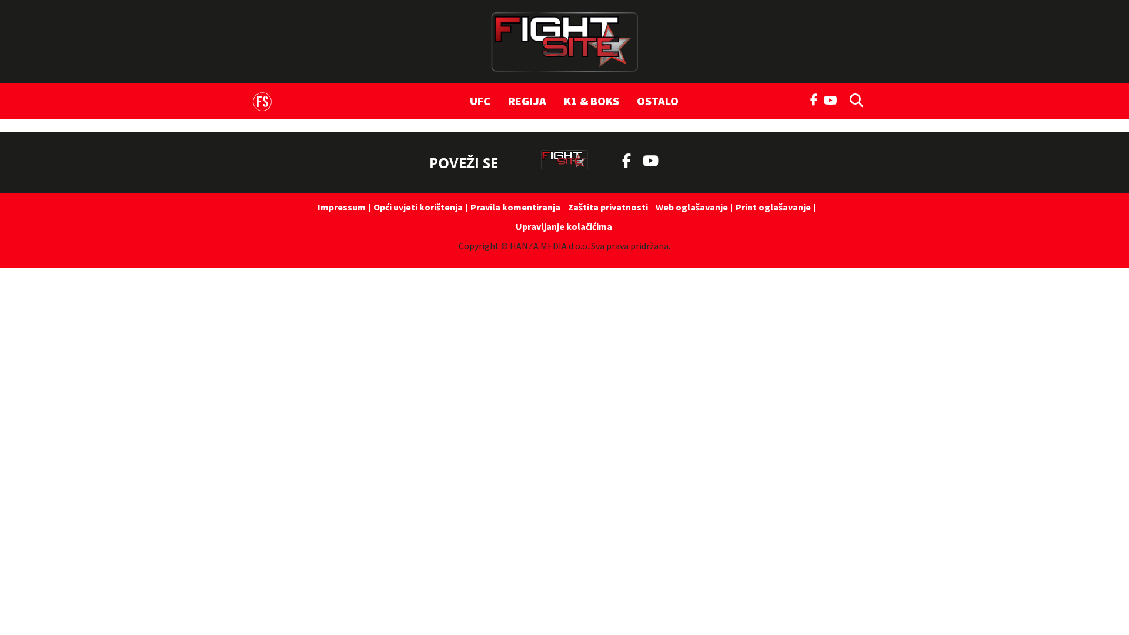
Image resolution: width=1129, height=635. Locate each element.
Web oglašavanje (692, 207)
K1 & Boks (591, 100)
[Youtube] (833, 99)
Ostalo (658, 100)
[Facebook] (814, 98)
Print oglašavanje (773, 207)
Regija (527, 100)
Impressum (342, 207)
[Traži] (853, 99)
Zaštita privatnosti (608, 207)
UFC (480, 100)
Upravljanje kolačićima (564, 226)
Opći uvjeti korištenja (418, 207)
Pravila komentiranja (515, 207)
